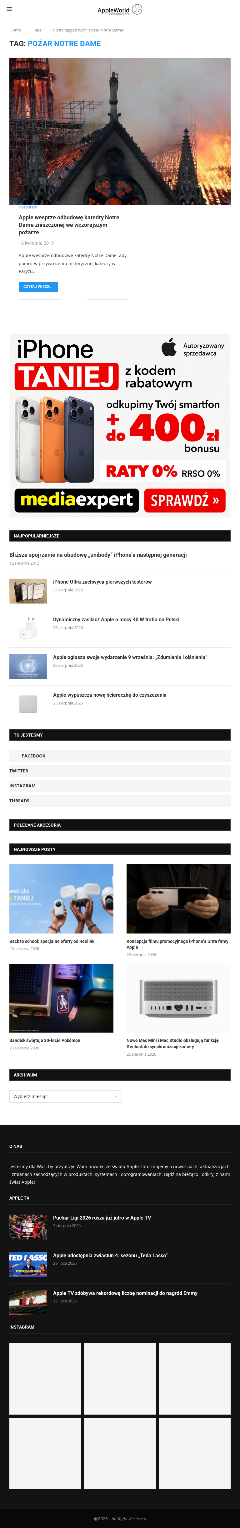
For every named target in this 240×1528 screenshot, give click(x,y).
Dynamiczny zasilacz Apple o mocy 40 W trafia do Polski (116, 620)
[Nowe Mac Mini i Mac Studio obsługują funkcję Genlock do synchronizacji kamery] (179, 998)
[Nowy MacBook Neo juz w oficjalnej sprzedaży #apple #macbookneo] (195, 1379)
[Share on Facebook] (69, 300)
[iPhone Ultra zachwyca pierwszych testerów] (28, 591)
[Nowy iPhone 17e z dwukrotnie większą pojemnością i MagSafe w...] (119, 1453)
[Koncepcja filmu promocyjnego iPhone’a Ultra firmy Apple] (179, 899)
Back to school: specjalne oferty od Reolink (51, 941)
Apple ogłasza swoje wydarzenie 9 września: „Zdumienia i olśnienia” (130, 657)
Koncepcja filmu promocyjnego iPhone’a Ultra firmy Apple (177, 944)
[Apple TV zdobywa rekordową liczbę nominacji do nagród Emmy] (28, 1302)
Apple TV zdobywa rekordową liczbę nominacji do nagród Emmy (125, 1293)
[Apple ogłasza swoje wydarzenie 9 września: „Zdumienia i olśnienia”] (28, 666)
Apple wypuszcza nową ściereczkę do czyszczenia (110, 695)
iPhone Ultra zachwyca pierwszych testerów (102, 582)
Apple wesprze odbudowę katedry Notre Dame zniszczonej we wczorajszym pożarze (69, 225)
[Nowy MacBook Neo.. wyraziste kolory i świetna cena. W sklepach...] (45, 1453)
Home (15, 30)
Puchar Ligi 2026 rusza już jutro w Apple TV (102, 1218)
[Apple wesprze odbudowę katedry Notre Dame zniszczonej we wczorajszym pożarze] (120, 131)
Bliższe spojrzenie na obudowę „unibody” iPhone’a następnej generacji (98, 555)
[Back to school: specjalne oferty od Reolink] (61, 899)
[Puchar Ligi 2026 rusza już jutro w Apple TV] (28, 1227)
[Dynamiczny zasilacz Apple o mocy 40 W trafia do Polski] (28, 628)
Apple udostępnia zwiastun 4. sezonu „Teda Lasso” (110, 1255)
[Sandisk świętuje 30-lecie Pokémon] (61, 998)
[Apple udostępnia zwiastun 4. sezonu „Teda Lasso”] (28, 1264)
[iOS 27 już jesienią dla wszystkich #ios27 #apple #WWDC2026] (119, 1379)
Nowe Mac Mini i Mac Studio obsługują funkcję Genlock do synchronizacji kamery (173, 1043)
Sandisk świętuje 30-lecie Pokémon (44, 1040)
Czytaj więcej (37, 286)
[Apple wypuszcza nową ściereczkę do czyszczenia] (28, 704)
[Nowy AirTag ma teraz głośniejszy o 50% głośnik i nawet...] (195, 1453)
